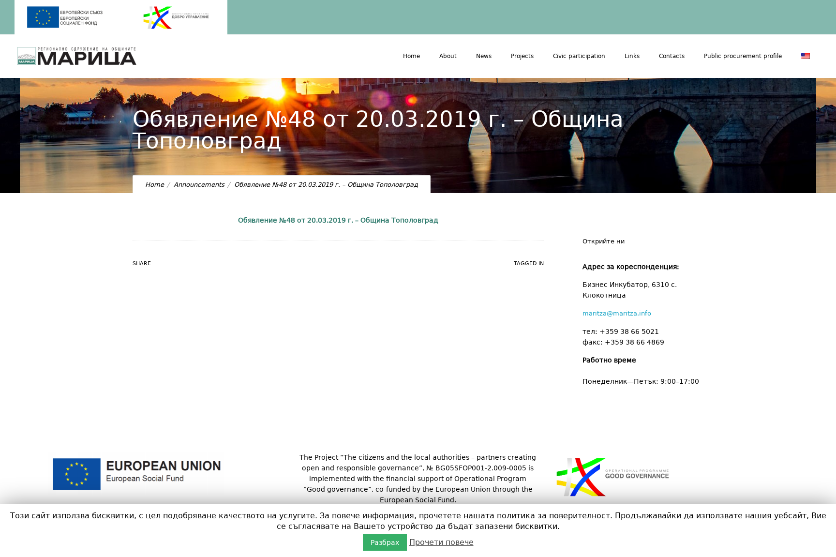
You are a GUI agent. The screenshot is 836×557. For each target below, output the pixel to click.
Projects (522, 56)
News (484, 56)
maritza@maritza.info (616, 313)
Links (632, 56)
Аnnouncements (199, 184)
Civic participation (579, 56)
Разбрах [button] (385, 542)
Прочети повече (441, 542)
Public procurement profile (743, 56)
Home (411, 56)
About (448, 56)
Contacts (672, 56)
